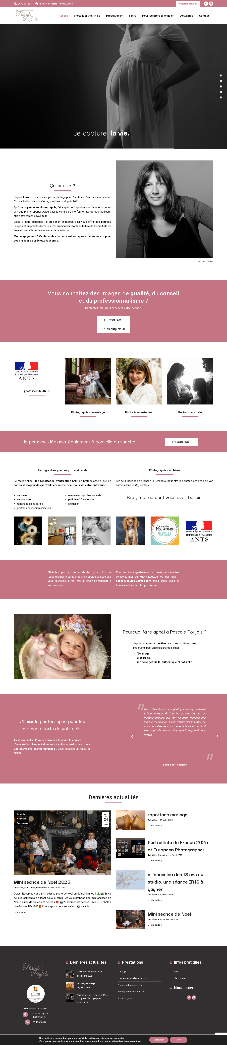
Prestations (22, 823)
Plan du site (180, 978)
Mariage (122, 971)
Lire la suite (20, 912)
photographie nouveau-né (131, 991)
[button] (132, 736)
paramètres (135, 1041)
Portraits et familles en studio (132, 978)
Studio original (125, 998)
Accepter (159, 1039)
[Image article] (70, 974)
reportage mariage (167, 814)
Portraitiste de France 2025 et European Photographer (178, 845)
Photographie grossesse (130, 984)
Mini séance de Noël (169, 913)
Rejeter (178, 1039)
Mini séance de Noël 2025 (42, 881)
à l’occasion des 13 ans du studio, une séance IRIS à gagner (175, 881)
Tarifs (177, 971)
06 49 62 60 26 (25, 3)
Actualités (22, 814)
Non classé (22, 819)
